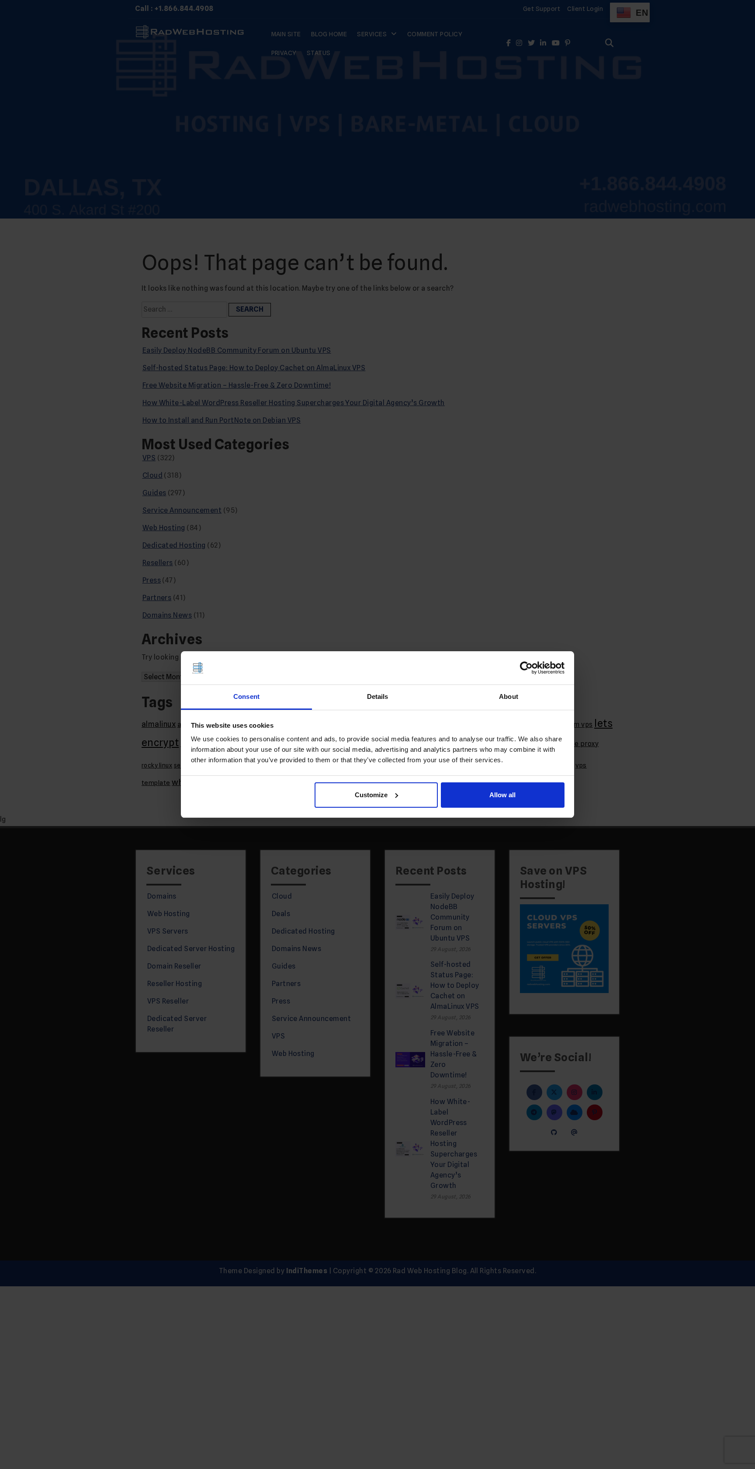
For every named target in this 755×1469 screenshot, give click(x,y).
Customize (371, 795)
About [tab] (508, 696)
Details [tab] (377, 696)
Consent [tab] (246, 696)
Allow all (502, 795)
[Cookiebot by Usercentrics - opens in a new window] (526, 667)
